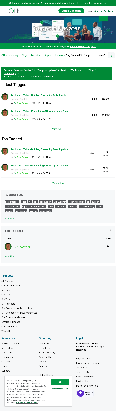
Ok (60, 382)
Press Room (45, 348)
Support (5, 370)
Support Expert (12, 206)
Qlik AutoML (7, 294)
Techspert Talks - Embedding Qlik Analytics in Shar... (40, 111)
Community (10, 73)
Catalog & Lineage (10, 321)
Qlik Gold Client (9, 326)
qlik (35, 202)
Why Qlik (5, 331)
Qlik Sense (6, 290)
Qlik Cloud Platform (11, 285)
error (23, 202)
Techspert (61, 206)
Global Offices (46, 375)
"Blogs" (92, 70)
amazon (33, 211)
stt (88, 202)
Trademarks (82, 367)
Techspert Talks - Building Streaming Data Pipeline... (40, 95)
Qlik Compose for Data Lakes (16, 308)
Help (89, 11)
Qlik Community (9, 55)
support (95, 202)
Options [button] (111, 55)
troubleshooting (87, 206)
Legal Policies (83, 358)
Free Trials (6, 352)
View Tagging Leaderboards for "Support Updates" (58, 229)
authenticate (45, 211)
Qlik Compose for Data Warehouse (19, 312)
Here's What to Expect (83, 46)
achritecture (21, 211)
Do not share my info (87, 385)
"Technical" (76, 70)
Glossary (5, 361)
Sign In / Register (103, 11)
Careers (43, 366)
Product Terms (83, 381)
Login (45, 3)
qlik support (45, 202)
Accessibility (45, 357)
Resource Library (10, 343)
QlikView (5, 299)
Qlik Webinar (60, 202)
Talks (50, 206)
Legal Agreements (85, 376)
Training (5, 366)
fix (30, 202)
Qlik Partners (7, 348)
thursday (73, 206)
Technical (36, 55)
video (99, 206)
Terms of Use (83, 372)
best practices (12, 202)
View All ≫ (58, 128)
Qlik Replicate (8, 303)
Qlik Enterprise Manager (13, 317)
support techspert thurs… (34, 206)
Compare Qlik (8, 357)
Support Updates (57, 28)
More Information (60, 389)
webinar (9, 211)
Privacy (42, 361)
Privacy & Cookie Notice (88, 363)
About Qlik (44, 343)
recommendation (76, 202)
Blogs (24, 55)
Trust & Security (47, 352)
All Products (7, 281)
